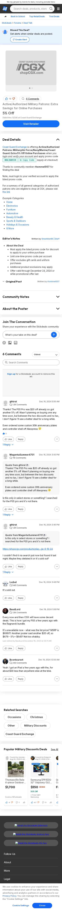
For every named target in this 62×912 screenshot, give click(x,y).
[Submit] (6, 362)
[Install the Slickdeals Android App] (31, 834)
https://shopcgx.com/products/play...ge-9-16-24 (28, 549)
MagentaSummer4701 (22, 454)
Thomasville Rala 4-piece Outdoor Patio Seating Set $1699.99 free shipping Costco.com (14, 781)
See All (54, 749)
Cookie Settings (20, 905)
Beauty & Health (14, 217)
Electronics (12, 205)
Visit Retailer (31, 123)
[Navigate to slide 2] (32, 88)
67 (35, 802)
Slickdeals (7, 23)
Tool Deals (54, 16)
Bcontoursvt (16, 660)
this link (6, 192)
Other (11, 725)
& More (10, 228)
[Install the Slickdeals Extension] (31, 825)
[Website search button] (51, 8)
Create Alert (21, 39)
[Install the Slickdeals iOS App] (31, 843)
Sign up (11, 374)
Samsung (35, 797)
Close (42, 905)
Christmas (36, 717)
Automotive (12, 213)
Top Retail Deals (37, 16)
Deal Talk (28, 23)
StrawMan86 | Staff (50, 239)
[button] (14, 99)
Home (9, 202)
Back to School (18, 16)
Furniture (11, 209)
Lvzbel (13, 582)
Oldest (37, 354)
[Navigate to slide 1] (29, 88)
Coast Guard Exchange (15, 147)
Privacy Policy (9, 896)
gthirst (13, 401)
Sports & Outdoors (16, 221)
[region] (31, 897)
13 (10, 99)
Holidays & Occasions (17, 224)
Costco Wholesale (13, 797)
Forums (17, 23)
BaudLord (15, 609)
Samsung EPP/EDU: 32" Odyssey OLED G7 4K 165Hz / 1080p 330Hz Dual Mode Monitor (41, 781)
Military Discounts (35, 725)
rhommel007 (53, 281)
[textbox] (27, 334)
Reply (20, 439)
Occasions (14, 717)
